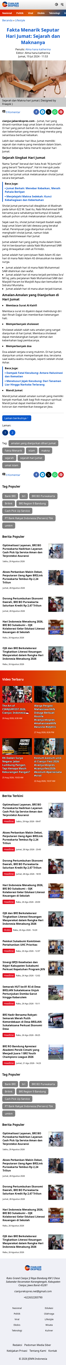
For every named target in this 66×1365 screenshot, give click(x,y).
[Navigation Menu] (62, 5)
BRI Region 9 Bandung (32, 503)
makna (45, 450)
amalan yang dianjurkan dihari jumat (33, 443)
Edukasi (49, 1308)
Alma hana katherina (38, 49)
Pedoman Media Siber (37, 1345)
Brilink (8, 503)
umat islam (11, 465)
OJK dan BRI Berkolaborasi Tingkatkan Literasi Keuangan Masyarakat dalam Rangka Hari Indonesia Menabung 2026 (23, 653)
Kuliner (49, 1330)
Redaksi (17, 1345)
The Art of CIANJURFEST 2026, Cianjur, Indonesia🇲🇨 (15, 709)
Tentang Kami (37, 1351)
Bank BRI (10, 496)
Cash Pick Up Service (17, 511)
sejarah (9, 458)
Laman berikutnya (15, 418)
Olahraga (49, 1313)
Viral (30, 13)
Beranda (7, 20)
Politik (20, 13)
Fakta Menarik (13, 450)
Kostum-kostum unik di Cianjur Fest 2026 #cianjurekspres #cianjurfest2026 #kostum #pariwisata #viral (48, 766)
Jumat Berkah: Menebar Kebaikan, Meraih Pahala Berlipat (32, 190)
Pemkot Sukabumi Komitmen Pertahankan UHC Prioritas (22, 942)
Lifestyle (20, 20)
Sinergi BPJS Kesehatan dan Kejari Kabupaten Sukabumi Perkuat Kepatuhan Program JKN (24, 965)
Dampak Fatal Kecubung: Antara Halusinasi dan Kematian (34, 374)
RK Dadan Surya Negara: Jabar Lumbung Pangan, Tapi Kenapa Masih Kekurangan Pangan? (16, 765)
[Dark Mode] (56, 5)
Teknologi (54, 13)
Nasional (7, 13)
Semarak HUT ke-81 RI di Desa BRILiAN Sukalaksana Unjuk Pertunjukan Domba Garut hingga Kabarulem (22, 992)
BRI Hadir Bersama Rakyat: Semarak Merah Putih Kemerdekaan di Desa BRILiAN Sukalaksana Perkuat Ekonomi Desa (22, 1022)
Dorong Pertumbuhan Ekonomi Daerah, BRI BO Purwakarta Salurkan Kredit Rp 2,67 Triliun (23, 602)
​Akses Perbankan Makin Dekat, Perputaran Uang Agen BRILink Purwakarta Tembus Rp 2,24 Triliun (23, 577)
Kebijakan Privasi (17, 1351)
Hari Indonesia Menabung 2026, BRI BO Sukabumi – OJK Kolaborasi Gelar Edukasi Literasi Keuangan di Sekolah (24, 627)
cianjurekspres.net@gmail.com (33, 1291)
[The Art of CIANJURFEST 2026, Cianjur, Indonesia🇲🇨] (17, 694)
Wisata (49, 1324)
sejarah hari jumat (31, 458)
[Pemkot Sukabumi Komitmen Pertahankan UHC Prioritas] (55, 947)
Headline (9, 821)
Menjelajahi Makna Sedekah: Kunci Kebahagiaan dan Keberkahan (28, 198)
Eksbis (41, 13)
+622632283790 (33, 1297)
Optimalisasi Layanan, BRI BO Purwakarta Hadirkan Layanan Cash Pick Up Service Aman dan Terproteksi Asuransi (22, 551)
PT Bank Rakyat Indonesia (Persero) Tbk (29, 518)
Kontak (52, 1351)
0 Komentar (12, 112)
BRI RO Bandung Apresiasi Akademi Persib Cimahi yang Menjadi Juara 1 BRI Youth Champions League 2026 (21, 1052)
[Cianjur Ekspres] (10, 5)
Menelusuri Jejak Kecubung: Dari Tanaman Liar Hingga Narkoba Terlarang (33, 382)
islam (32, 450)
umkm (9, 525)
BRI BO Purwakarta (43, 496)
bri (23, 496)
